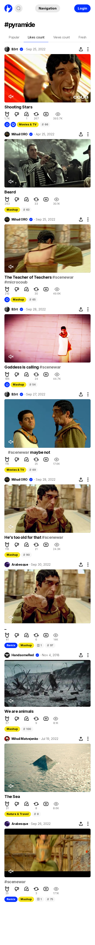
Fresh (82, 37)
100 (27, 729)
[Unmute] (11, 96)
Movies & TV (27, 124)
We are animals (18, 711)
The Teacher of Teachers (28, 277)
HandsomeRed (22, 655)
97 (50, 645)
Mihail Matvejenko (24, 738)
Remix (11, 645)
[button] (7, 114)
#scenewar (63, 277)
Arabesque (19, 564)
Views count (61, 37)
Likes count (36, 37)
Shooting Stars (18, 107)
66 (45, 124)
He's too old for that (23, 537)
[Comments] (26, 114)
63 (26, 210)
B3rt (14, 49)
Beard (10, 192)
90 (26, 555)
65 (32, 299)
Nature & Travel (18, 814)
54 (32, 384)
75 (50, 899)
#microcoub (15, 282)
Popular (14, 37)
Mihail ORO (19, 134)
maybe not (39, 452)
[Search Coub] (19, 8)
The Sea (12, 796)
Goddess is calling (22, 367)
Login (82, 8)
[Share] (81, 49)
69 (32, 470)
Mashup (12, 209)
